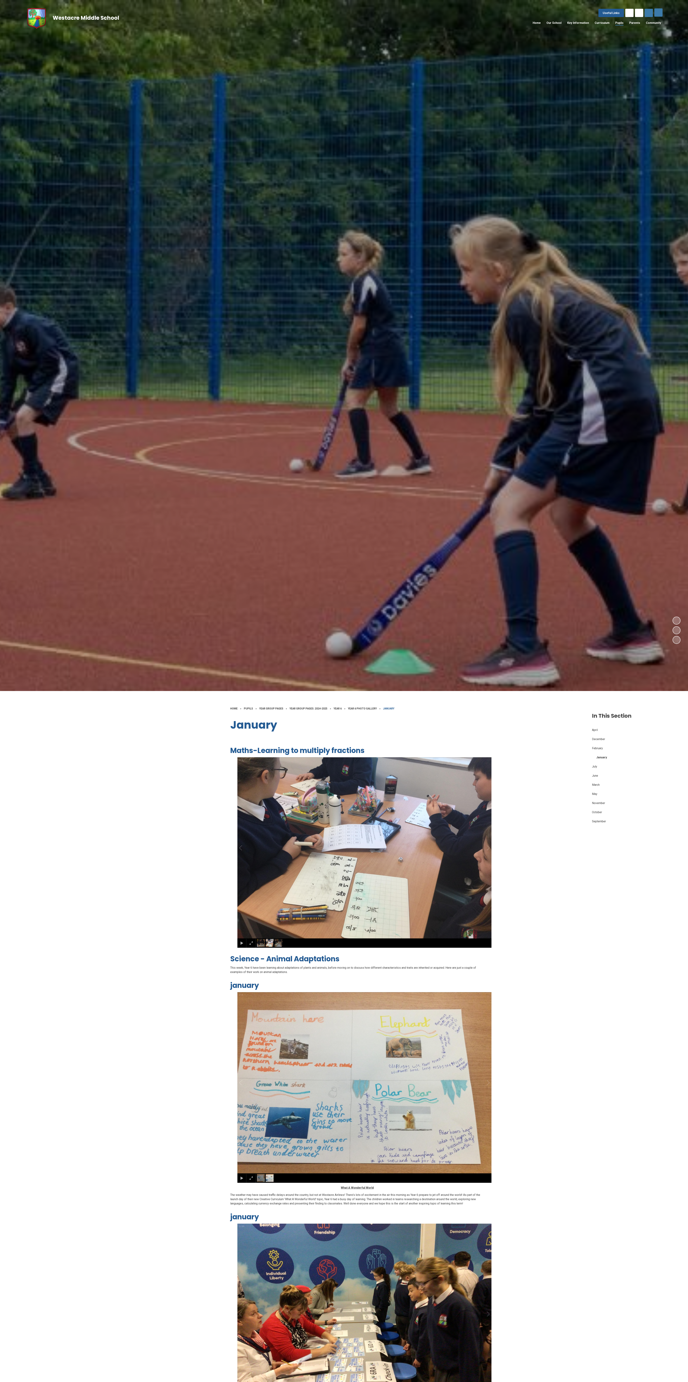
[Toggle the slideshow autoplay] (676, 640)
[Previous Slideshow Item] (676, 630)
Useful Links (611, 13)
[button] (244, 848)
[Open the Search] (649, 13)
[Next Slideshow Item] (676, 621)
